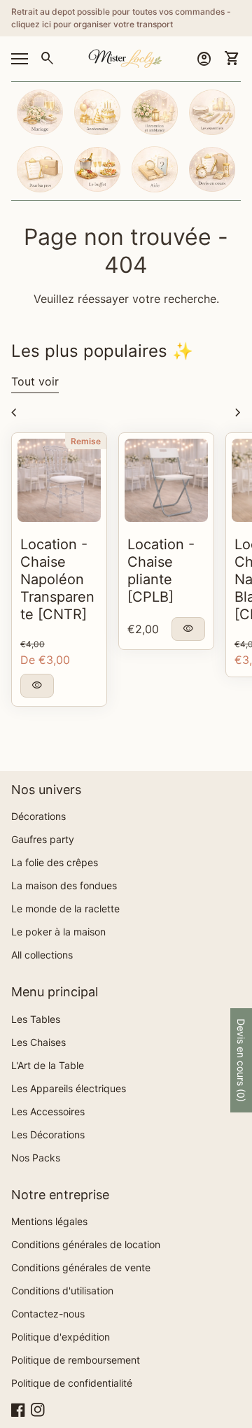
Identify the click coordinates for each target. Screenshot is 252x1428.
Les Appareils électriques (68, 1088)
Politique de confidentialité (71, 1383)
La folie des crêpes (54, 862)
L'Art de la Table (47, 1065)
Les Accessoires (48, 1111)
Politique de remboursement (75, 1360)
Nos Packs (35, 1158)
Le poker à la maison (58, 932)
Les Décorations (48, 1134)
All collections (42, 955)
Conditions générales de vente (80, 1267)
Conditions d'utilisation (62, 1290)
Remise (86, 441)
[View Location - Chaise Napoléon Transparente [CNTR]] (59, 480)
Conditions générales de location (85, 1244)
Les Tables (35, 1019)
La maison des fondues (64, 885)
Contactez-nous (48, 1314)
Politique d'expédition (60, 1337)
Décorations (38, 816)
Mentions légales (49, 1221)
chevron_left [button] (14, 412)
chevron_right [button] (238, 412)
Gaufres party (42, 839)
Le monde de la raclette (65, 908)
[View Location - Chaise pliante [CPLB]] (166, 480)
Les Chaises (38, 1042)
